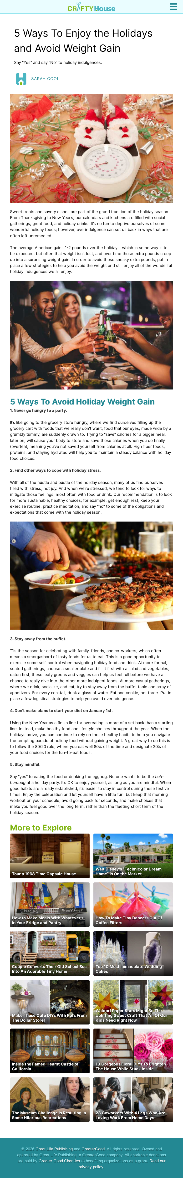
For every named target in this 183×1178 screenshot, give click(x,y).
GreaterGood (93, 1149)
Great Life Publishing (54, 1149)
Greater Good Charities (59, 1161)
